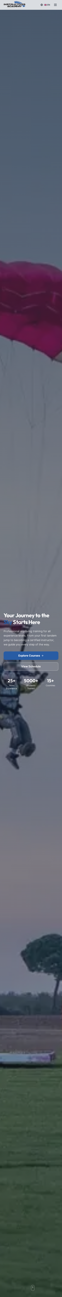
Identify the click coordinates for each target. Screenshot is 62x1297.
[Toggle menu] (55, 5)
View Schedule (31, 666)
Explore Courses (29, 655)
